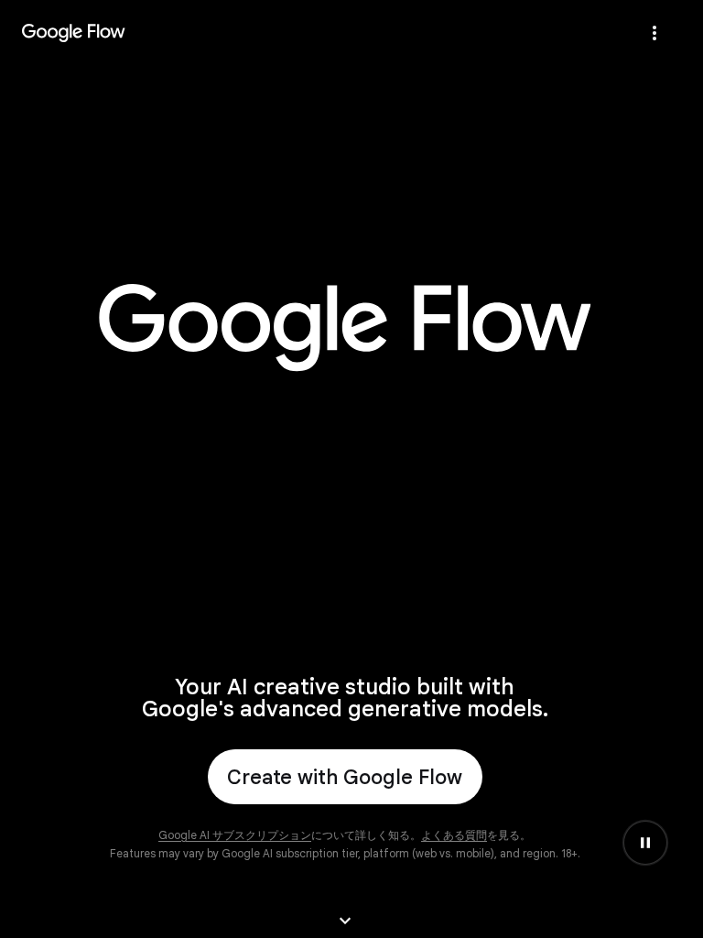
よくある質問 (454, 835)
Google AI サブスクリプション (234, 835)
